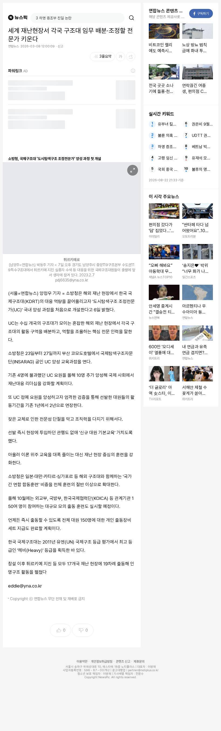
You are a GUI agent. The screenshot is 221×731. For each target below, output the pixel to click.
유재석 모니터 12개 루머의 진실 (202, 158)
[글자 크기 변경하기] (120, 56)
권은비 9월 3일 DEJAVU (202, 124)
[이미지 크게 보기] (132, 170)
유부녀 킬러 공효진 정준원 (168, 124)
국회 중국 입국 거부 (168, 169)
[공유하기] (130, 56)
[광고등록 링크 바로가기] (133, 71)
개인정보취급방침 (101, 661)
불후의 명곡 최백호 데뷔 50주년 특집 (202, 169)
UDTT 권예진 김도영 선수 (202, 135)
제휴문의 (139, 661)
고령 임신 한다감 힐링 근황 (168, 158)
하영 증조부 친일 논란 (168, 146)
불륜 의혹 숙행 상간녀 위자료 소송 (168, 135)
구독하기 (201, 14)
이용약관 (82, 661)
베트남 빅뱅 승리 (202, 146)
